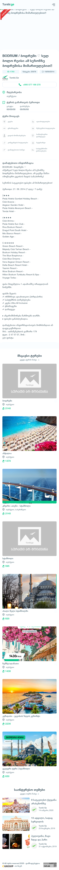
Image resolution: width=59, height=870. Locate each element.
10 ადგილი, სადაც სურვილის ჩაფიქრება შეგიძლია (42, 820)
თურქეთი (10, 404)
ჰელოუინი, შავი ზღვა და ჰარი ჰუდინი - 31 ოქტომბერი (40, 838)
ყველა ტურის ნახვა (28, 360)
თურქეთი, (10, 509)
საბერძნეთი (20, 509)
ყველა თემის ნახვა (28, 794)
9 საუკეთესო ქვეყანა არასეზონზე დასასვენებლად (43, 801)
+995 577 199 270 (32, 84)
